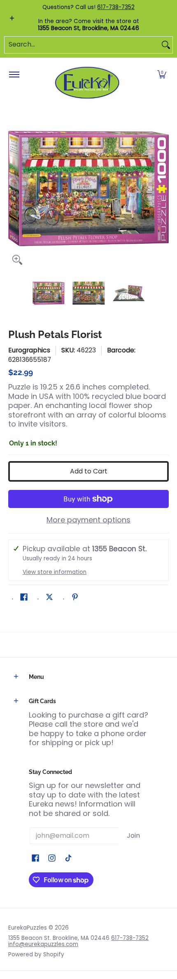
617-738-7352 (116, 7)
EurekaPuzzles (27, 928)
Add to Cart (88, 471)
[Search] (165, 45)
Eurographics (29, 350)
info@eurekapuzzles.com (43, 944)
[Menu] (13, 75)
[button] (162, 75)
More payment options (88, 520)
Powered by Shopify (36, 954)
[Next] (163, 188)
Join (133, 835)
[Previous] (14, 188)
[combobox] (82, 45)
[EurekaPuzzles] (87, 83)
